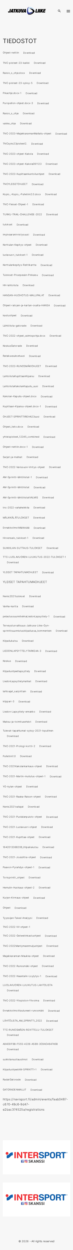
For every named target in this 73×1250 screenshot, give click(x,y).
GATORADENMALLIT (14, 1089)
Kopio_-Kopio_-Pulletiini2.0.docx (22, 194)
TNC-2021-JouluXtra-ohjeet (19, 857)
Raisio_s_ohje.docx (14, 73)
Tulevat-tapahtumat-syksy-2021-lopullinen (28, 730)
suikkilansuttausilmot (15, 1059)
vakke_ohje (9, 123)
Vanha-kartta (10, 606)
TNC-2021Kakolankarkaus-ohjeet (22, 766)
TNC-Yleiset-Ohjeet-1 (15, 204)
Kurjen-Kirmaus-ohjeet (16, 897)
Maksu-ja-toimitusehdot (17, 721)
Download (29, 52)
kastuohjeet (10, 315)
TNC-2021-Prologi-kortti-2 (19, 746)
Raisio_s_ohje (11, 113)
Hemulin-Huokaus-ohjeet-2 (19, 887)
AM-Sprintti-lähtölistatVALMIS (20, 497)
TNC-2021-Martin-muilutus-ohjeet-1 (24, 776)
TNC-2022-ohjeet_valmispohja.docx (24, 335)
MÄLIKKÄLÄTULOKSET (16, 517)
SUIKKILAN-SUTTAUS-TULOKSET (22, 548)
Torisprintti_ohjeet (14, 877)
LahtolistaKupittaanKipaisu (18, 376)
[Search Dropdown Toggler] (59, 11)
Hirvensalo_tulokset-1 (15, 538)
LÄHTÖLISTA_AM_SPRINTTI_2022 (22, 1020)
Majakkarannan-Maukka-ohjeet (21, 956)
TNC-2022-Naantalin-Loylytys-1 (22, 976)
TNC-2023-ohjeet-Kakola (18, 153)
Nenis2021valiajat (13, 806)
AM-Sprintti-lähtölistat (16, 487)
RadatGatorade (12, 1079)
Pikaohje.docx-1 (12, 93)
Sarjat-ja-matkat (12, 457)
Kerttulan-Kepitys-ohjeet (17, 244)
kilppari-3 (8, 701)
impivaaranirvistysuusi (16, 234)
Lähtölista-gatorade (14, 325)
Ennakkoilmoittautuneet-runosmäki (23, 1010)
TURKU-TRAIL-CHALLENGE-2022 (22, 214)
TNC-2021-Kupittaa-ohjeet (19, 837)
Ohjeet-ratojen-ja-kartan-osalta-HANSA (26, 305)
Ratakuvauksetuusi (14, 356)
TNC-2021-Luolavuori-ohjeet (20, 827)
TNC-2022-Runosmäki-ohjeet (20, 966)
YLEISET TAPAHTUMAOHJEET (20, 572)
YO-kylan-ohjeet (12, 786)
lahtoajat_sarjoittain (14, 691)
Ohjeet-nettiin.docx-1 (15, 447)
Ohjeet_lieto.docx (13, 426)
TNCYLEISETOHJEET (15, 184)
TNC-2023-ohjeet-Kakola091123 (22, 164)
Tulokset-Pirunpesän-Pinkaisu (20, 275)
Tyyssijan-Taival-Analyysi (17, 918)
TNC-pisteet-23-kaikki (16, 63)
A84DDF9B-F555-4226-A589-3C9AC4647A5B (30, 1044)
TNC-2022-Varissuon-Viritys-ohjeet (24, 467)
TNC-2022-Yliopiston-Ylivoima (21, 1000)
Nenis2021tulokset (14, 596)
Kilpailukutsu (10, 640)
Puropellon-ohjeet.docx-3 (18, 103)
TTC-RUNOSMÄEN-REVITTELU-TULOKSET (28, 1029)
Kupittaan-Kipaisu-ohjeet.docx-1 (22, 406)
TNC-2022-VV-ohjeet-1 (16, 927)
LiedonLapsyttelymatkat (17, 681)
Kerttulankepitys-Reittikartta (19, 265)
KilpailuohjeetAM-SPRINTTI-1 (20, 1069)
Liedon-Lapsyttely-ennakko (19, 711)
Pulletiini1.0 (9, 756)
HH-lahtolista (10, 285)
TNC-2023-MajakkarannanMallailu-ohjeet (27, 133)
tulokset (8, 224)
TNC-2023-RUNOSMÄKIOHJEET (22, 366)
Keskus (7, 661)
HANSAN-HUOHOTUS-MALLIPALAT (23, 295)
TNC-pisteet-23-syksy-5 (18, 83)
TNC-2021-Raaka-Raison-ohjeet (22, 796)
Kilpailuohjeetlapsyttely (16, 671)
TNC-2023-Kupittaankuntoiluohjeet (23, 174)
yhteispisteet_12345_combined (21, 437)
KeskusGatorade (12, 345)
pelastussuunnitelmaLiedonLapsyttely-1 (26, 616)
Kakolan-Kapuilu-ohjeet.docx (20, 396)
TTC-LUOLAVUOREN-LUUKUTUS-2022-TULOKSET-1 (34, 557)
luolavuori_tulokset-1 (15, 254)
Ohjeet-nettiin (11, 52)
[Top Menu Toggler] (68, 11)
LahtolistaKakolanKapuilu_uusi (20, 386)
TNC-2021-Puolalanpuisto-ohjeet (22, 817)
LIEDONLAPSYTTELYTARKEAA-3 (22, 651)
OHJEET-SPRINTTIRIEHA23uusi (21, 416)
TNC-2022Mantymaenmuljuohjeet (22, 946)
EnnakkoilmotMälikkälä (16, 528)
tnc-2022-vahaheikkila (16, 507)
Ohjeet (6, 908)
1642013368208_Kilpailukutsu (20, 847)
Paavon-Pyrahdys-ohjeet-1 (18, 867)
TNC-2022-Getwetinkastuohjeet (22, 935)
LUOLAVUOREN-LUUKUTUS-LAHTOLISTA (27, 985)
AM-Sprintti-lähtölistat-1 (17, 477)
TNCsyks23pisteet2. (15, 143)
